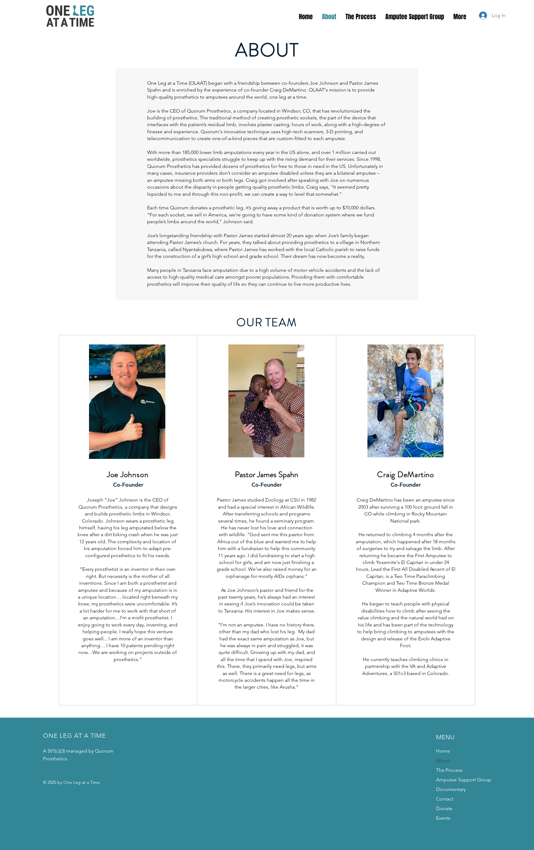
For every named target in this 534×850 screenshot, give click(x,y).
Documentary (451, 789)
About (443, 760)
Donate (444, 808)
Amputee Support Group (463, 780)
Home (443, 751)
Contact (444, 799)
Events (443, 818)
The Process (449, 770)
